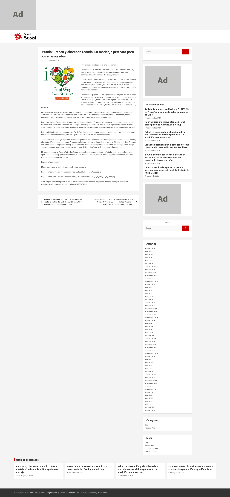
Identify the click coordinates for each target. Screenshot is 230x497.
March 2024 (149, 335)
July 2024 (148, 323)
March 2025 (149, 299)
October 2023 (150, 350)
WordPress (102, 493)
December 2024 (151, 308)
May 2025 (148, 293)
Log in (147, 442)
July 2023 (148, 359)
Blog (146, 425)
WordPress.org (150, 451)
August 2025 (150, 284)
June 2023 (149, 362)
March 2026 (149, 263)
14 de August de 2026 (153, 118)
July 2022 (148, 395)
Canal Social (33, 493)
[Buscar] (185, 51)
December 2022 (151, 380)
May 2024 (148, 329)
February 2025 (150, 302)
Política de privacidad (49, 493)
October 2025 (150, 278)
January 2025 (150, 305)
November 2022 (151, 383)
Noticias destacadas (27, 459)
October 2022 (150, 386)
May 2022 (148, 401)
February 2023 (150, 374)
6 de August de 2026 (152, 141)
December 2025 (151, 272)
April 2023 (148, 368)
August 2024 (150, 320)
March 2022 (149, 407)
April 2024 (148, 332)
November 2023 (151, 347)
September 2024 (151, 317)
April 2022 (148, 404)
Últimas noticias (155, 104)
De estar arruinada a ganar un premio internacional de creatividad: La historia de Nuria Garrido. (167, 170)
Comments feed (151, 448)
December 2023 (151, 344)
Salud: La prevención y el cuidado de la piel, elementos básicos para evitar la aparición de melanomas (165, 135)
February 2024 (150, 338)
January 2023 (150, 377)
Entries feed (149, 445)
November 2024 (151, 311)
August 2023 (150, 356)
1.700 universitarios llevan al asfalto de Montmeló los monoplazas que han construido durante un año (165, 157)
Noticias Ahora (150, 428)
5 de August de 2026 (152, 163)
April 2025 (148, 296)
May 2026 (148, 257)
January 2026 (150, 269)
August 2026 (150, 248)
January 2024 (150, 341)
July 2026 (148, 251)
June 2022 (149, 398)
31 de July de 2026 (152, 176)
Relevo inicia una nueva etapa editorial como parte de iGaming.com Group (165, 123)
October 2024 (150, 314)
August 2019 (150, 410)
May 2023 (148, 365)
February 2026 (150, 266)
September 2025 (151, 281)
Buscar (167, 223)
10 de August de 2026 (153, 128)
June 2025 (149, 290)
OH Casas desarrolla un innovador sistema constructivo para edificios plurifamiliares (167, 146)
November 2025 (151, 275)
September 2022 (151, 389)
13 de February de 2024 (50, 61)
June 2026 (149, 254)
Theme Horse (73, 493)
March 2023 (149, 371)
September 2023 (151, 353)
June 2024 (149, 326)
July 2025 (148, 287)
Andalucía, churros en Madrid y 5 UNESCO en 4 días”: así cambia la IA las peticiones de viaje (167, 112)
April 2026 (148, 260)
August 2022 (150, 392)
